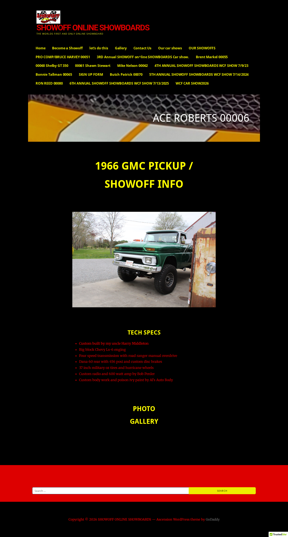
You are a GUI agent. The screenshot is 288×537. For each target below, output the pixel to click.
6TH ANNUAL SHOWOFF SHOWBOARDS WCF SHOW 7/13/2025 (119, 83)
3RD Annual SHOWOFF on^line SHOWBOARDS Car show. (143, 57)
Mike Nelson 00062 (132, 65)
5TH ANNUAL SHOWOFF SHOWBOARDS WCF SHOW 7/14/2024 (199, 74)
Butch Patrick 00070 (126, 74)
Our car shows (170, 48)
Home (40, 48)
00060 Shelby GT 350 (52, 65)
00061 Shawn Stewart (92, 65)
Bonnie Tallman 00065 (54, 74)
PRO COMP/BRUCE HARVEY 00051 (63, 57)
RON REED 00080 (49, 83)
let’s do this (98, 48)
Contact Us (142, 48)
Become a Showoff (67, 48)
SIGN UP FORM (91, 74)
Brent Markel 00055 (212, 57)
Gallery (121, 48)
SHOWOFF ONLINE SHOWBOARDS (92, 27)
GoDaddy (213, 519)
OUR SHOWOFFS (202, 48)
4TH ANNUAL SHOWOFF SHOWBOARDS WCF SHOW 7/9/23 (201, 65)
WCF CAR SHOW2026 (192, 83)
